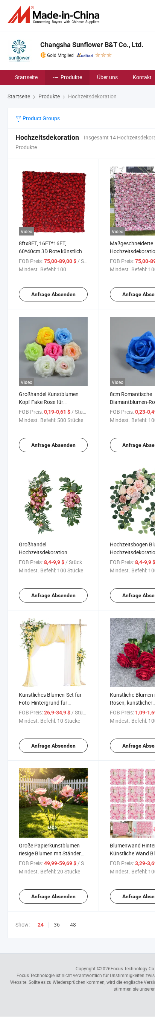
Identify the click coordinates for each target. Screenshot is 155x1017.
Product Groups (40, 118)
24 (41, 925)
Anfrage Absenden (53, 294)
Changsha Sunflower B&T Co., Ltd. (91, 45)
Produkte (71, 77)
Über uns (107, 77)
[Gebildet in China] (55, 15)
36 (57, 924)
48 (73, 924)
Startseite (26, 77)
